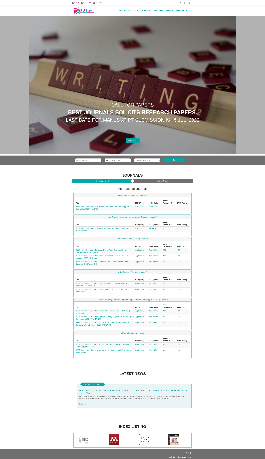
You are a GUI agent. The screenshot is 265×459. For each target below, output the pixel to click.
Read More (132, 70)
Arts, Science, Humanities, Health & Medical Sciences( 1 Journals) (132, 147)
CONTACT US (100, 3)
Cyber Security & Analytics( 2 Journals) (132, 202)
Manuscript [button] (147, 11)
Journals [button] (136, 11)
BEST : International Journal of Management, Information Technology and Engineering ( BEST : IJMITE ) (102, 137)
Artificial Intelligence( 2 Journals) (133, 263)
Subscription (179, 11)
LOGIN (77, 3)
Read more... (83, 332)
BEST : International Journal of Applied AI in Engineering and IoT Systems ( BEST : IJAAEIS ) (103, 281)
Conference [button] (159, 11)
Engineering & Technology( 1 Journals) (132, 125)
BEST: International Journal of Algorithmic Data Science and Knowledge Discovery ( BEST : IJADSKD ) (102, 192)
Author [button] (188, 11)
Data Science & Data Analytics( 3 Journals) (132, 168)
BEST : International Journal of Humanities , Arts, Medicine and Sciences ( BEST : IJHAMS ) (103, 159)
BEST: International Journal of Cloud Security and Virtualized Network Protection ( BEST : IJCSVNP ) (101, 214)
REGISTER (87, 3)
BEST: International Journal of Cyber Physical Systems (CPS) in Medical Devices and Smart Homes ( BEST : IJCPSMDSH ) (102, 253)
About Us (127, 11)
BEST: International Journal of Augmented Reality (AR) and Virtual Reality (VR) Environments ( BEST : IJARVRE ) (105, 247)
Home (121, 11)
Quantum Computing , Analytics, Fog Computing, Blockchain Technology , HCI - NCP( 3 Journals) (132, 229)
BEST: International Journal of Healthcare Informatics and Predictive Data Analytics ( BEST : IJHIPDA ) (102, 186)
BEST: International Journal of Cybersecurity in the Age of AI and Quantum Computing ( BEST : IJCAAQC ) (103, 275)
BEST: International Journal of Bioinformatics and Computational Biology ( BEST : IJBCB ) (103, 241)
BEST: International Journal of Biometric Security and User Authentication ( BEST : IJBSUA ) (103, 220)
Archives (169, 11)
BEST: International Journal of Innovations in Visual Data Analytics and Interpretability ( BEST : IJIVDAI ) (102, 180)
